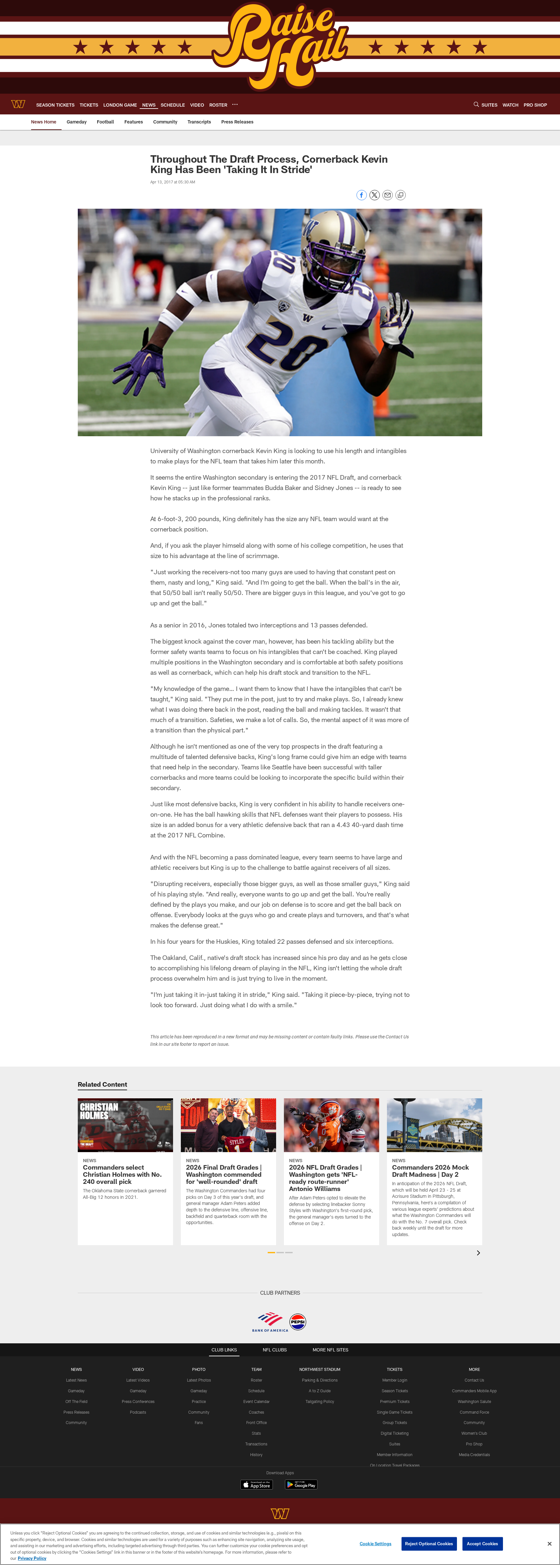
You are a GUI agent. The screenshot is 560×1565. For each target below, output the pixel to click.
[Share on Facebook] (361, 198)
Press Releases (76, 1412)
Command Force (474, 1412)
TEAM (256, 1369)
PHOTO (198, 1369)
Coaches (256, 1412)
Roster (256, 1380)
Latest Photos (199, 1380)
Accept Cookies (482, 1543)
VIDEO (138, 1369)
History (256, 1454)
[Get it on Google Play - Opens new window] (301, 1488)
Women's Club (474, 1433)
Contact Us (474, 1380)
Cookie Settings (375, 1543)
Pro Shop (474, 1444)
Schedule (256, 1390)
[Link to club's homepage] (18, 104)
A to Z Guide (320, 1390)
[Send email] (387, 198)
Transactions (256, 1444)
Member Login (394, 1380)
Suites (394, 1444)
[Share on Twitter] (374, 198)
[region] (280, 1544)
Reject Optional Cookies (429, 1543)
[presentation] (479, 1253)
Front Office (256, 1422)
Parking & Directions (320, 1380)
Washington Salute (474, 1401)
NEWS (76, 1369)
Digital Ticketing (395, 1433)
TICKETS (394, 1369)
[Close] (549, 1544)
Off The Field (76, 1401)
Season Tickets (395, 1390)
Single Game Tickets (395, 1412)
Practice (199, 1401)
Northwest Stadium (319, 1369)
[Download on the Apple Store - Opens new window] (257, 1485)
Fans (199, 1422)
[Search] (476, 104)
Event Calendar (256, 1401)
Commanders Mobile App (474, 1390)
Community (76, 1422)
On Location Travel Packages (395, 1465)
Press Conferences (138, 1401)
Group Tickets (395, 1422)
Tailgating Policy (320, 1401)
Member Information (395, 1454)
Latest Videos (138, 1380)
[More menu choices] (235, 104)
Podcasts (138, 1412)
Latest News (76, 1380)
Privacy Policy (32, 1558)
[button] (271, 1252)
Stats (256, 1433)
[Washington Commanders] (280, 1514)
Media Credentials (474, 1454)
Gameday (76, 1390)
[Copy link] (400, 195)
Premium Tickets (395, 1401)
